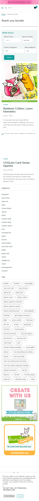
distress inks (19, 293)
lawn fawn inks (21, 338)
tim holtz (17, 375)
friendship (7, 315)
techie (4, 257)
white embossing (20, 379)
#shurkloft (5, 194)
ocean (18, 343)
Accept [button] (20, 496)
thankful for (6, 260)
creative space (7, 226)
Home (3, 14)
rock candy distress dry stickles (23, 352)
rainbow (6, 352)
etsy (3, 229)
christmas (17, 284)
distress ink (7, 293)
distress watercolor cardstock (13, 302)
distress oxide (8, 297)
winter (33, 379)
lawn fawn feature (26, 334)
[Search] (5, 7)
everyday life (6, 233)
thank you (6, 375)
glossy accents (16, 320)
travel (4, 264)
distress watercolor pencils (12, 306)
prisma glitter (30, 347)
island (4, 236)
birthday (6, 284)
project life (5, 253)
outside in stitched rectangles (12, 347)
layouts (4, 240)
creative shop (6, 222)
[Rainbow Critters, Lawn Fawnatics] (19, 82)
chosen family (6, 208)
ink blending (27, 325)
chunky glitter (29, 284)
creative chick (6, 219)
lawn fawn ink (8, 338)
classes (4, 212)
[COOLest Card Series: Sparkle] (19, 144)
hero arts (6, 325)
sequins (6, 357)
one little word (7, 247)
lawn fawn (7, 329)
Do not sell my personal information (15, 489)
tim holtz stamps (30, 375)
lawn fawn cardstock (10, 334)
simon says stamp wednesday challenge (16, 366)
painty (4, 250)
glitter (5, 320)
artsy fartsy (6, 198)
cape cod (5, 201)
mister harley (6, 243)
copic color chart (9, 288)
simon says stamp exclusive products (15, 361)
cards (5, 104)
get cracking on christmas (22, 315)
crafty (4, 215)
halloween (29, 320)
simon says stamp (18, 357)
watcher (4, 271)
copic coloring (23, 288)
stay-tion (24, 370)
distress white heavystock (11, 311)
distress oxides (22, 297)
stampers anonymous (10, 370)
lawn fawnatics (19, 329)
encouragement (29, 311)
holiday (16, 325)
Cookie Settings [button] (9, 496)
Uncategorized (7, 267)
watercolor (7, 379)
